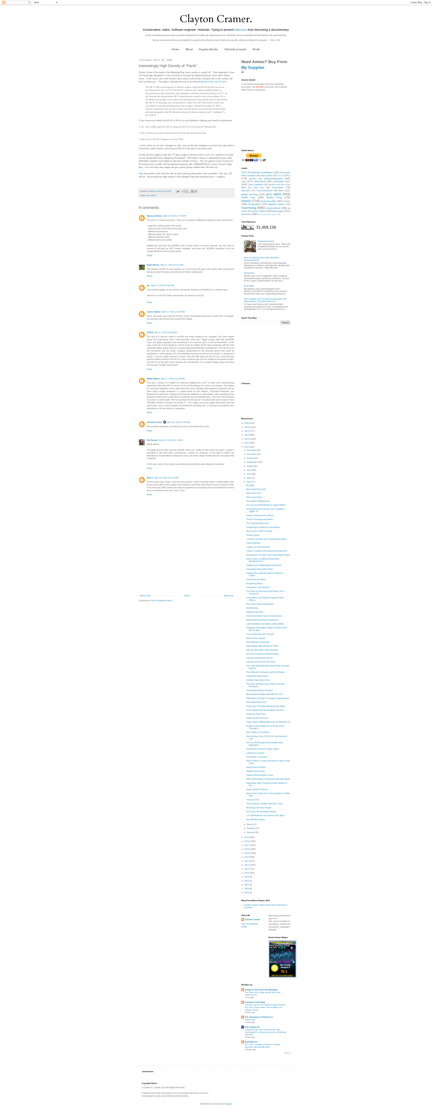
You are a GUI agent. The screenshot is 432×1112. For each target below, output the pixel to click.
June (249, 474)
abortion (252, 178)
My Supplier (252, 67)
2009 (247, 877)
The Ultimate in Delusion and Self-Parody (265, 672)
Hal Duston (152, 440)
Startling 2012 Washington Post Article (263, 565)
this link (259, 87)
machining (248, 208)
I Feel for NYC (252, 800)
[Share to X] (189, 191)
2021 (247, 443)
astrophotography (273, 178)
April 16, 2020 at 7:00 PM (174, 216)
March (250, 824)
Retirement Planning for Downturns (262, 620)
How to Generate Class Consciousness (264, 616)
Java (279, 176)
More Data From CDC (256, 489)
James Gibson (154, 312)
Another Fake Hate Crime (258, 680)
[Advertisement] (186, 569)
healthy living (274, 197)
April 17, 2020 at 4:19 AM (171, 265)
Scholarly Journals (235, 49)
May (249, 478)
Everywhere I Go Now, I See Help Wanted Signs (268, 555)
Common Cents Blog (255, 1002)
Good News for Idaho (256, 579)
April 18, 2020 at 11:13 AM (170, 440)
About (189, 49)
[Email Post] (177, 191)
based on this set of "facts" (213, 81)
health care (248, 197)
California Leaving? (255, 753)
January (251, 832)
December (252, 450)
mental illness (273, 208)
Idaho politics (267, 175)
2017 (247, 845)
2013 (247, 861)
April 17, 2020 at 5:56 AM (162, 285)
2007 (247, 885)
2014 (247, 857)
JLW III (150, 332)
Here (141, 173)
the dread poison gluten (267, 214)
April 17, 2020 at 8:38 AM (165, 332)
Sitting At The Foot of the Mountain (261, 990)
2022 (247, 439)
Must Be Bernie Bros (255, 819)
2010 (247, 873)
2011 (247, 869)
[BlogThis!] (186, 191)
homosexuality (268, 201)
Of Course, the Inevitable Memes (261, 811)
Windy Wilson (153, 379)
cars (243, 181)
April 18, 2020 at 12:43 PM (166, 478)
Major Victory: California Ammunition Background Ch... (263, 560)
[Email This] (183, 191)
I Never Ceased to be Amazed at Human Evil (266, 551)
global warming (249, 194)
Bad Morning (252, 608)
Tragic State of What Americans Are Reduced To (268, 722)
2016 (247, 849)
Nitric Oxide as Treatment (257, 732)
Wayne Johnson (154, 216)
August (250, 466)
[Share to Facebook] (192, 191)
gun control (151, 195)
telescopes (278, 211)
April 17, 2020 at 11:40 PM (173, 379)
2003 (247, 892)
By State (250, 485)
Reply (149, 255)
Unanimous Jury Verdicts (257, 587)
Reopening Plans (254, 583)
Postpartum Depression (257, 676)
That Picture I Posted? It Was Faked (262, 749)
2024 (247, 431)
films (281, 190)
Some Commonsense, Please (260, 515)
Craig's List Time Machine (258, 547)
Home (175, 49)
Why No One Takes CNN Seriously (262, 650)
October (250, 458)
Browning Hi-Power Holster (258, 808)
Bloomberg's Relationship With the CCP (264, 694)
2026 (247, 423)
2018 (247, 841)
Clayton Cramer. (216, 19)
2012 (247, 865)
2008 (247, 881)
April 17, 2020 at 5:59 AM (173, 312)
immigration (254, 204)
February (251, 828)
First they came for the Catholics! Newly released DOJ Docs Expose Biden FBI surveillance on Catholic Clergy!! (265, 1007)
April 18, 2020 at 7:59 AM (178, 422)
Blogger (228, 1104)
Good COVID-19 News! (257, 789)
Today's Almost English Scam (259, 775)
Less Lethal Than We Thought (260, 634)
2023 (247, 435)
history (246, 201)
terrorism (246, 214)
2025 (247, 427)
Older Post (228, 595)
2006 (247, 888)
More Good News (254, 497)
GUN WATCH (251, 1042)
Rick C (150, 478)
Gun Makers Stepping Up (257, 501)
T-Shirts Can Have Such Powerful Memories (266, 539)
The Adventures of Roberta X (259, 1017)
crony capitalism (256, 184)
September (252, 462)
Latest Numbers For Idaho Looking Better (265, 624)
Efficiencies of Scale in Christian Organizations (267, 698)
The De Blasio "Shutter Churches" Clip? (264, 804)
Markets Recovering (255, 771)
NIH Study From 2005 (256, 702)
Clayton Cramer (154, 422)
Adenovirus (249, 273)
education (245, 190)
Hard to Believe (253, 543)
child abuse (260, 181)
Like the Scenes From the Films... (261, 662)
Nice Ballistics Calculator (257, 642)
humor (286, 201)
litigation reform (276, 204)
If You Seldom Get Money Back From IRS (265, 710)
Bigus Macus (153, 265)
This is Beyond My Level (257, 523)
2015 (247, 853)
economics (278, 187)
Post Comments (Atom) (161, 600)
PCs (288, 175)
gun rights (273, 194)
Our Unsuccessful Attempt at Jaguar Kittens (266, 505)
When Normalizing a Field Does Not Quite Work (268, 779)
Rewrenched (250, 1020)
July (249, 470)
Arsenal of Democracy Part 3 (259, 658)
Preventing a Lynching (256, 757)
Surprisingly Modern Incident (259, 690)
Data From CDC (253, 493)
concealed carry (281, 181)
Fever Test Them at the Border (260, 604)
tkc (148, 285)
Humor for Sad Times (256, 714)
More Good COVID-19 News (259, 531)
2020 (247, 447)
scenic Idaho (258, 211)
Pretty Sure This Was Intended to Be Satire (265, 706)
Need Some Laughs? (256, 638)
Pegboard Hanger (266, 241)
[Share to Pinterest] (195, 191)
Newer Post (145, 595)
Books (256, 49)
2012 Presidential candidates (257, 172)
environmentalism (264, 190)
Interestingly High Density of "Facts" (262, 646)
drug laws (259, 187)
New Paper (249, 286)
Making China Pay (254, 612)
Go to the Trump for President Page (262, 654)
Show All (287, 1053)
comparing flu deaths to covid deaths (263, 527)
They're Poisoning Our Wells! (259, 519)
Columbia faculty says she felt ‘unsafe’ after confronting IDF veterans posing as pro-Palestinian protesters (265, 1032)
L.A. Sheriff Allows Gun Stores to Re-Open (265, 815)
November (252, 454)
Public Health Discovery (257, 718)
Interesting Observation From (259, 569)
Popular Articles (208, 49)
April (249, 482)
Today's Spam (252, 535)
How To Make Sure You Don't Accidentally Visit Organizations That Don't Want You (265, 300)
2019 (247, 837)
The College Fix (252, 1027)
